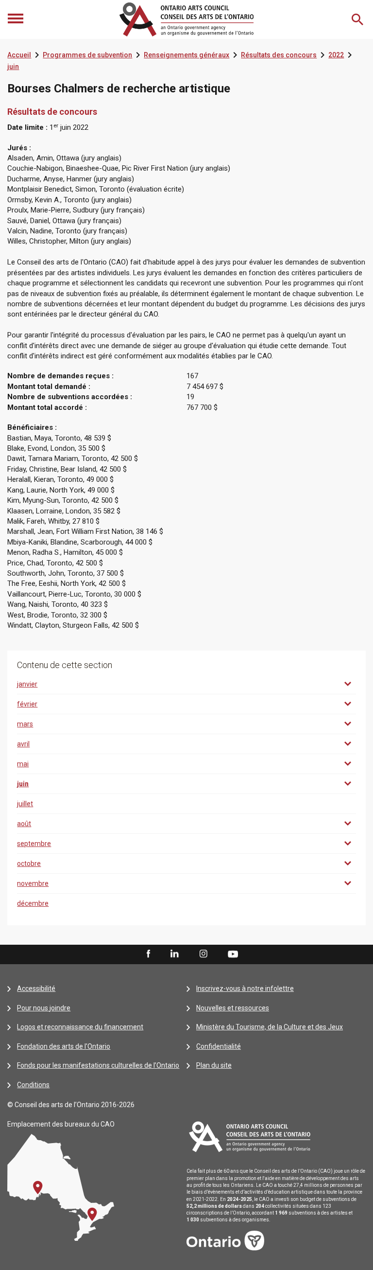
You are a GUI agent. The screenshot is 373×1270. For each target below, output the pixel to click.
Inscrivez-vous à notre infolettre (245, 988)
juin (13, 67)
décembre (33, 903)
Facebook (147, 954)
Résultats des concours (279, 55)
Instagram (203, 954)
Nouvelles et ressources (232, 1008)
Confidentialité (218, 1046)
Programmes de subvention (87, 55)
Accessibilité (36, 988)
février (27, 704)
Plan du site (214, 1065)
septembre (34, 843)
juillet (25, 804)
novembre (33, 883)
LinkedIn (174, 954)
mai (23, 764)
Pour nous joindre (43, 1008)
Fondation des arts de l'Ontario (63, 1046)
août (24, 824)
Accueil (19, 55)
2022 (336, 55)
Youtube (233, 954)
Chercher (358, 19)
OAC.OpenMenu (16, 19)
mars (25, 724)
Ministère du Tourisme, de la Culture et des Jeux (269, 1027)
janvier (27, 684)
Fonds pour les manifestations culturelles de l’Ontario (98, 1065)
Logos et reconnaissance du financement (80, 1027)
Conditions (33, 1085)
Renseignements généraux (186, 55)
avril (23, 744)
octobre (29, 863)
